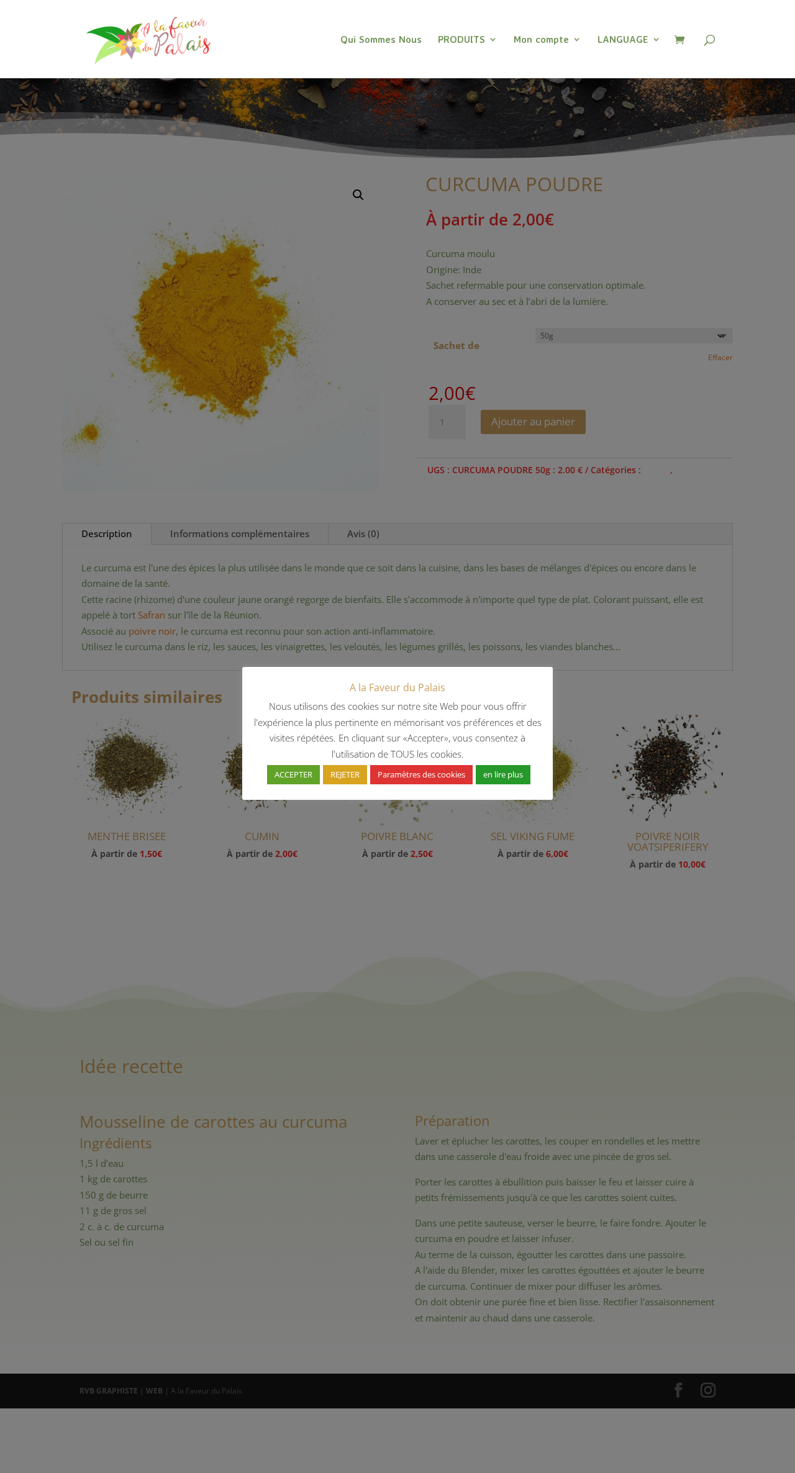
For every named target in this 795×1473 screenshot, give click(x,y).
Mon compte (541, 40)
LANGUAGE (622, 40)
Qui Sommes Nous (381, 40)
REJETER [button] (345, 774)
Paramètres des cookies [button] (421, 774)
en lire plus (503, 774)
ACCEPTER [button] (293, 774)
